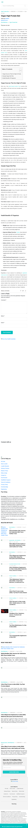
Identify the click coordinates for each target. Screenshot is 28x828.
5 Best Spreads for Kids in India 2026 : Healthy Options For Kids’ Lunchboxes (17, 603)
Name (3, 316)
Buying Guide (11, 540)
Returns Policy (4, 470)
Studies (18, 232)
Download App (4, 487)
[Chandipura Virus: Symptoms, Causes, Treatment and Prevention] (4, 611)
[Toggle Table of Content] (19, 70)
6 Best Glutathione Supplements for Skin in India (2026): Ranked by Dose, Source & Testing (18, 569)
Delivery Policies (5, 468)
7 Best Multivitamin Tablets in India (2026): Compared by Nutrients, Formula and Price (16, 581)
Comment (3, 300)
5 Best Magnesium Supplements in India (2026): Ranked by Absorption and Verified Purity (17, 557)
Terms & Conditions (5, 482)
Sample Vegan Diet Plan (8, 76)
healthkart (7, 18)
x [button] (26, 824)
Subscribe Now (14, 772)
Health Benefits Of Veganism (9, 78)
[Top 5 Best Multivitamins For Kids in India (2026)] (4, 622)
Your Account (4, 477)
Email (2, 322)
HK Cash (3, 461)
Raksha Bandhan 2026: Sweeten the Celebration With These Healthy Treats (17, 532)
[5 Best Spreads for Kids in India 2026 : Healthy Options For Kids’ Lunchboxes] (4, 599)
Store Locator (4, 463)
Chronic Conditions (13, 575)
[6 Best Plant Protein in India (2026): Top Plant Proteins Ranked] (4, 588)
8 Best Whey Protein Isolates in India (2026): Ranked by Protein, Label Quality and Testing (17, 545)
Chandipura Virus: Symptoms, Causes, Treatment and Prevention (16, 615)
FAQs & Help (4, 473)
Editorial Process (4, 20)
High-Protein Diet (5, 11)
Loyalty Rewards (5, 466)
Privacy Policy (4, 484)
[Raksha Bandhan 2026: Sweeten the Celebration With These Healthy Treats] (4, 531)
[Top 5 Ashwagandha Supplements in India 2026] (4, 633)
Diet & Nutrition (4, 22)
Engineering (4, 489)
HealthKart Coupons (5, 480)
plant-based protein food (15, 86)
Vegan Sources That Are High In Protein (12, 74)
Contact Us (3, 475)
